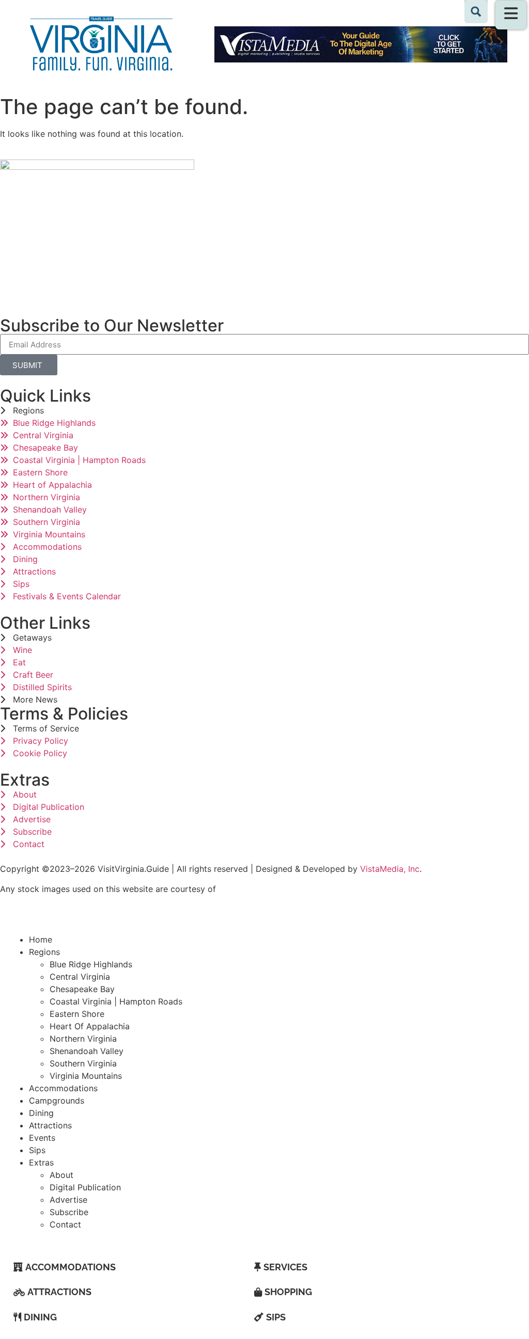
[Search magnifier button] (476, 11)
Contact (65, 1224)
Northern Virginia (83, 1038)
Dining (41, 1113)
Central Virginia (80, 976)
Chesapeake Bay (82, 989)
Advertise (68, 1199)
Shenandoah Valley (86, 1051)
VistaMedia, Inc (389, 869)
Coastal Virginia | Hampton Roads (116, 1001)
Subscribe (69, 1212)
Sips (37, 1150)
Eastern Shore (77, 1014)
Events (42, 1138)
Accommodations (63, 1088)
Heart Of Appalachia (90, 1026)
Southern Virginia (83, 1063)
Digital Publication (85, 1187)
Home (40, 939)
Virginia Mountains (86, 1076)
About (61, 1175)
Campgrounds (56, 1100)
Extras (41, 1162)
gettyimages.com (252, 889)
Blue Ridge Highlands (91, 964)
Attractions (50, 1125)
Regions (44, 952)
